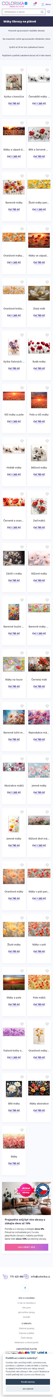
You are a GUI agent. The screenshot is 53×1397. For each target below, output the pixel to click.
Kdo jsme (26, 1307)
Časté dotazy (26, 1337)
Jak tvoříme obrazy (26, 1312)
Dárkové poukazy (26, 1328)
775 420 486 (16, 1276)
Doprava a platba (26, 1333)
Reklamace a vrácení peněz (26, 1342)
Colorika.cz (14, 4)
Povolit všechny (28, 1382)
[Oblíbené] (48, 11)
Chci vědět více (26, 1247)
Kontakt (26, 1317)
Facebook (25, 1288)
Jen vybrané (28, 1389)
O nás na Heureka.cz (27, 1303)
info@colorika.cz (40, 1276)
